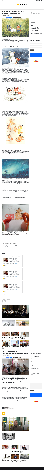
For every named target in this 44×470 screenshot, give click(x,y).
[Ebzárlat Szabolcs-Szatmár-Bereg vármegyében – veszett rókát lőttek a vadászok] (6, 334)
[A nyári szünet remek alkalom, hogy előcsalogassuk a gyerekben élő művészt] (6, 343)
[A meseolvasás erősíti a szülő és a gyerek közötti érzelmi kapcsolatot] (15, 334)
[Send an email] (5, 15)
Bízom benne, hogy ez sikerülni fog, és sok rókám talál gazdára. (11, 234)
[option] (15, 311)
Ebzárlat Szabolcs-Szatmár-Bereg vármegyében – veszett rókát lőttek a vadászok (6, 337)
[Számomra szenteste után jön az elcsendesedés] (15, 343)
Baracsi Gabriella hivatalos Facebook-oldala (22, 67)
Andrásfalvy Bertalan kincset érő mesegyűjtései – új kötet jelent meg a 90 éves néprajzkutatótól (24, 347)
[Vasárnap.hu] (22, 4)
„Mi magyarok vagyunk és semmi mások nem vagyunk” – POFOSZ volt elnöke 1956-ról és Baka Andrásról (10, 312)
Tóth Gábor (4, 15)
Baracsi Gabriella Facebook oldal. (12, 294)
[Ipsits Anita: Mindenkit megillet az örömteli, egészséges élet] (24, 334)
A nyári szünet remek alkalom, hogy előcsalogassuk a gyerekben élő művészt (6, 347)
